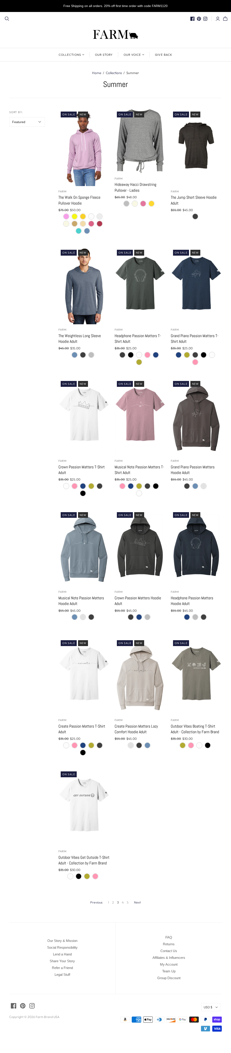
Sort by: (16, 112)
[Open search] (7, 18)
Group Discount (168, 978)
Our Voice (132, 54)
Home (96, 73)
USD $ (208, 1007)
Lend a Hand (62, 954)
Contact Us (168, 951)
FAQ (168, 937)
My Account (169, 964)
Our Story (104, 54)
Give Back (163, 54)
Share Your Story (62, 961)
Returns (169, 944)
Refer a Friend (62, 968)
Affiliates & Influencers (168, 958)
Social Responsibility (62, 947)
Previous (96, 902)
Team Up (169, 971)
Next (137, 902)
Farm (62, 191)
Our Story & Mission (62, 941)
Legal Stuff (62, 974)
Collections (70, 54)
